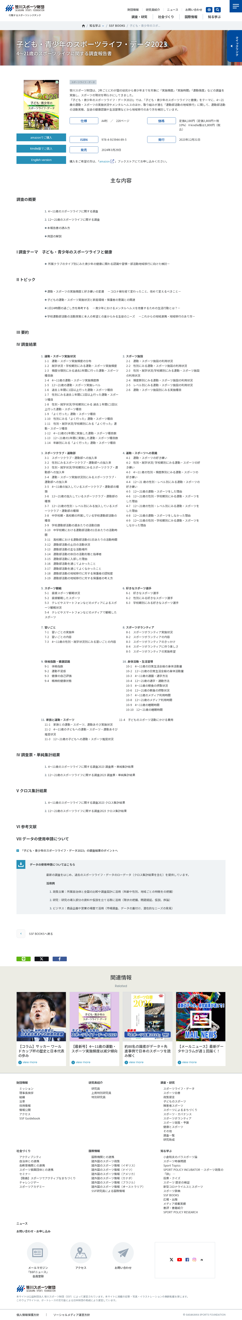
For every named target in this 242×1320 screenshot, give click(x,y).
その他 (167, 1131)
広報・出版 (170, 1199)
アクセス (24, 1114)
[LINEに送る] (23, 959)
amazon (104, 161)
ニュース (172, 9)
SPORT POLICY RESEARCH (180, 1212)
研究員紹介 (153, 9)
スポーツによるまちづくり (180, 1110)
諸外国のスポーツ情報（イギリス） (114, 1165)
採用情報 (25, 1105)
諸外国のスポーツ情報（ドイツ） (112, 1169)
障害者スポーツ (173, 1105)
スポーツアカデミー (32, 1186)
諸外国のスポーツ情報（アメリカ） (114, 1174)
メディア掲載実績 (174, 1203)
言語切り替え (209, 9)
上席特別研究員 (101, 1093)
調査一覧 (169, 1135)
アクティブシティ (30, 1157)
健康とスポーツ (173, 1127)
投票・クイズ (171, 1178)
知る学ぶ (95, 25)
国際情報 (94, 1151)
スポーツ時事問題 (174, 1161)
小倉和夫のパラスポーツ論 (180, 1157)
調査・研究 (168, 1082)
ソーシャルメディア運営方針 (71, 1315)
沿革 (22, 1101)
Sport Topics (172, 1165)
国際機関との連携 (102, 1157)
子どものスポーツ (174, 1101)
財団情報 (133, 9)
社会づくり (23, 1151)
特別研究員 (98, 1097)
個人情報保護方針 (27, 1315)
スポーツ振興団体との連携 (36, 1169)
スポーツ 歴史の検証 (176, 1182)
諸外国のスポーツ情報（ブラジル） (114, 1182)
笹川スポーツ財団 (83, 25)
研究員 (95, 1088)
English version (41, 160)
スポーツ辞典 (171, 1191)
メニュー (236, 6)
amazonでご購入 (41, 137)
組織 (22, 1097)
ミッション (26, 1088)
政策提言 (169, 1097)
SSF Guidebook (29, 1118)
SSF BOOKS (117, 25)
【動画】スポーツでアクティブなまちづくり (47, 1178)
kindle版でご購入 (41, 149)
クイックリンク (237, 46)
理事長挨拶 (26, 1093)
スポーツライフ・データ (179, 1088)
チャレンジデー (29, 1182)
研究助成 (169, 1139)
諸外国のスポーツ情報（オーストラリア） (118, 1186)
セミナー (25, 1174)
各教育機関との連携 (32, 1165)
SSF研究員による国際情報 (108, 1191)
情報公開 (25, 1110)
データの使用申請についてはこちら (52, 864)
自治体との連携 (29, 1161)
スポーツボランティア (177, 1118)
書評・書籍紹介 (173, 1208)
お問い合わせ (193, 9)
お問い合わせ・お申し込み (33, 1231)
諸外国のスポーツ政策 (105, 1161)
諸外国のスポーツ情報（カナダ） (112, 1178)
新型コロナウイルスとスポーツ (183, 1186)
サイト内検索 (217, 9)
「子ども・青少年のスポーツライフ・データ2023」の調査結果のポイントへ (69, 850)
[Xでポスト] (42, 959)
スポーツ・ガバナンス (177, 1114)
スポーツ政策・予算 (176, 1122)
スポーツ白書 (171, 1093)
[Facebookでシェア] (60, 959)
